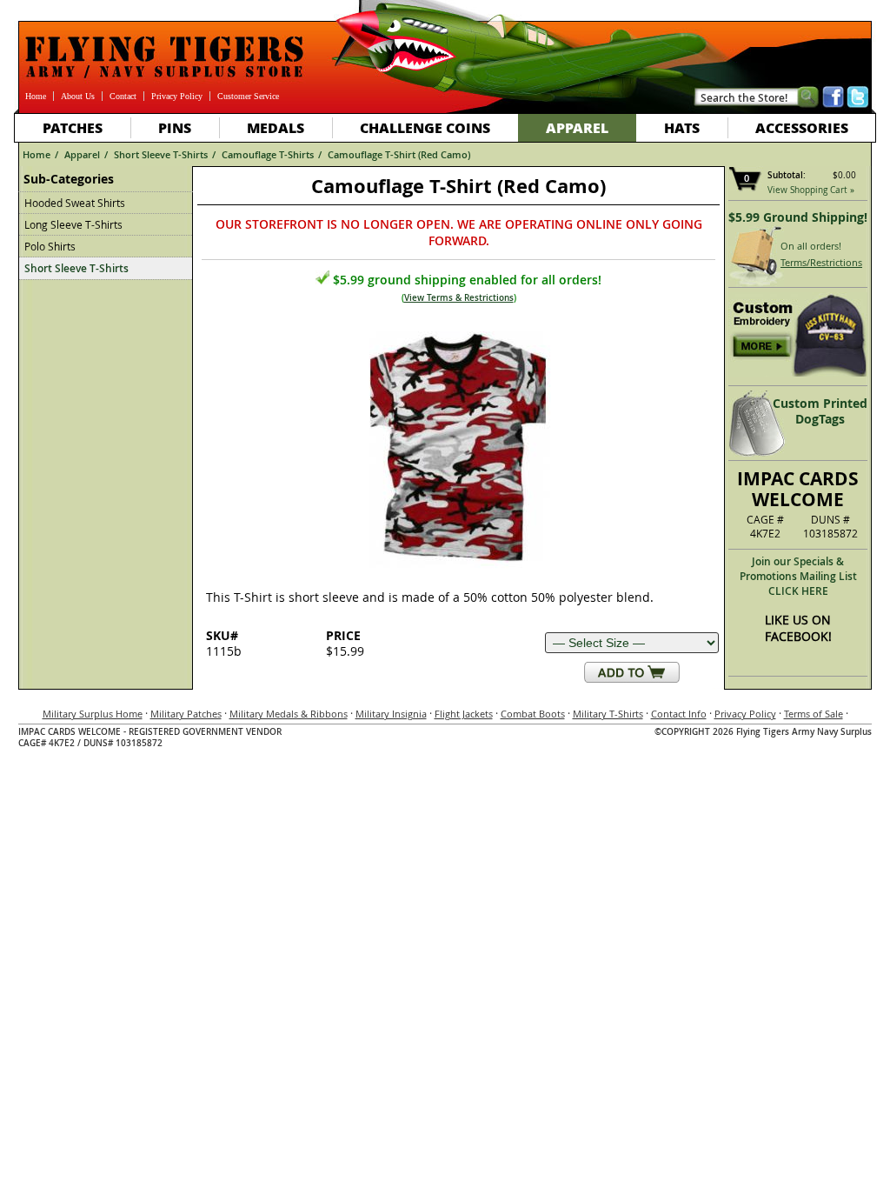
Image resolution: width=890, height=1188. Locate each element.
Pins (174, 127)
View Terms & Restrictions (459, 298)
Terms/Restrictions (821, 262)
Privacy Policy (177, 96)
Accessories (801, 127)
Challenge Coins (425, 127)
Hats (682, 127)
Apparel (577, 127)
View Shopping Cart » (810, 190)
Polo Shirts (50, 246)
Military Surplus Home (93, 713)
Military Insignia (391, 713)
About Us (78, 96)
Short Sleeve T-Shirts (161, 154)
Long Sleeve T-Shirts (73, 224)
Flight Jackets (464, 713)
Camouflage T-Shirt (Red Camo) (399, 154)
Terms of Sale (813, 713)
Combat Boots (533, 713)
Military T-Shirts (608, 713)
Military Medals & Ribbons (288, 713)
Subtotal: (786, 175)
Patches (73, 127)
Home (35, 96)
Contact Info (679, 713)
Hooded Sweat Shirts (74, 203)
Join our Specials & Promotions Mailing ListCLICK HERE (798, 576)
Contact (123, 96)
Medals (275, 127)
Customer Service (248, 96)
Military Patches (186, 713)
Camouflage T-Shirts (268, 154)
